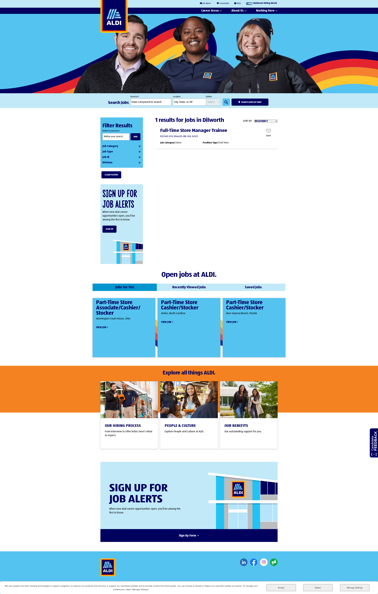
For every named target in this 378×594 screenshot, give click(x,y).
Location (177, 97)
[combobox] (189, 102)
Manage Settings (355, 587)
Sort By (247, 121)
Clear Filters (111, 175)
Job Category (110, 146)
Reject (318, 587)
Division (107, 162)
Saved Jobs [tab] (253, 287)
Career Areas (210, 10)
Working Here (265, 10)
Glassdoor (274, 562)
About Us (237, 10)
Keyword (135, 97)
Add (135, 137)
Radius (209, 97)
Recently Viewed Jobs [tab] (189, 287)
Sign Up (109, 229)
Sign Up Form (187, 535)
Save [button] (268, 136)
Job (207, 3)
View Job (101, 327)
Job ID (105, 157)
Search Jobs (226, 102)
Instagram (264, 562)
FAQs (239, 3)
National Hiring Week (265, 3)
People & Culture (180, 426)
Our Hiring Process (123, 426)
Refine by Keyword (110, 131)
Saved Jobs (224, 3)
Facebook (254, 562)
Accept (281, 587)
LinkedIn (243, 562)
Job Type (107, 151)
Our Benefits (236, 426)
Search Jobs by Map (251, 102)
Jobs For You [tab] (124, 287)
